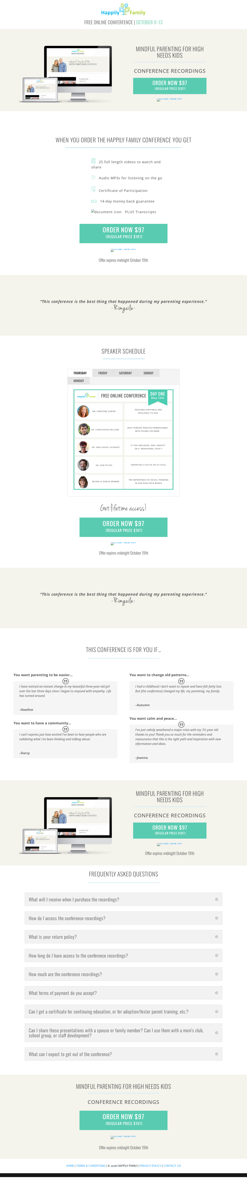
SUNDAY (148, 373)
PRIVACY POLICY (150, 1165)
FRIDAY (102, 373)
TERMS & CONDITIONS (91, 1165)
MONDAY (79, 380)
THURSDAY (80, 373)
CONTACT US (172, 1165)
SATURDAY (125, 373)
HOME (70, 1165)
